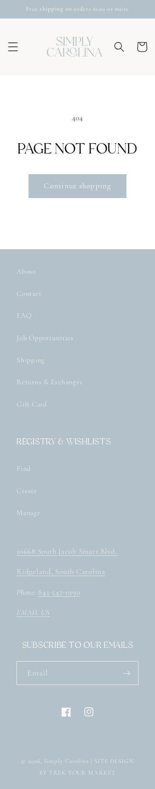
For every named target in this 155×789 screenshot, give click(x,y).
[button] (13, 46)
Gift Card (32, 404)
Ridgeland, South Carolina (61, 571)
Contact (29, 293)
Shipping (31, 360)
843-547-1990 (59, 592)
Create (27, 491)
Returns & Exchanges (49, 382)
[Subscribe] (126, 673)
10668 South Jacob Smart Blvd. (67, 551)
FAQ (24, 315)
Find (24, 468)
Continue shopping (77, 185)
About (26, 271)
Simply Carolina (66, 761)
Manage (29, 512)
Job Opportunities (45, 337)
